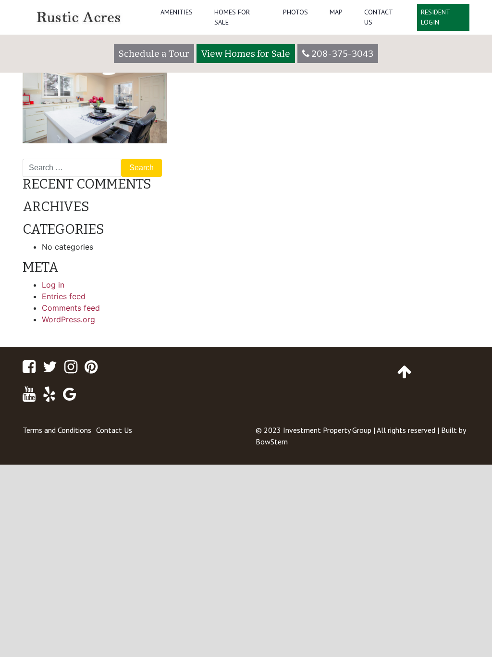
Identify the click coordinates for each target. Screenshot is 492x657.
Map (336, 12)
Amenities (176, 12)
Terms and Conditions (57, 430)
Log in (53, 285)
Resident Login (435, 17)
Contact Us (378, 17)
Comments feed (71, 308)
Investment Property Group (327, 430)
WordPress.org (68, 319)
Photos (295, 12)
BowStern (272, 441)
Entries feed (64, 296)
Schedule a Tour (154, 53)
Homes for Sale (232, 17)
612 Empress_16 (55, 155)
